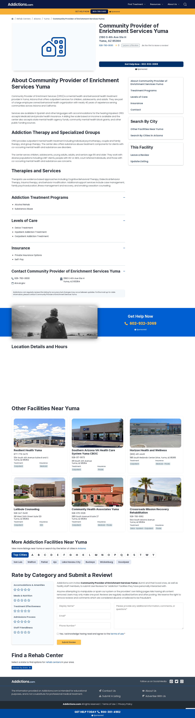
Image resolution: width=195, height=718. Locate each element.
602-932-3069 (142, 323)
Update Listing (139, 161)
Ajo (55, 562)
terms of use (117, 633)
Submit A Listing (111, 696)
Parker (44, 562)
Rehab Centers (24, 18)
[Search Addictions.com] (185, 4)
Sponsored (115, 12)
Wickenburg (106, 562)
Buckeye (90, 562)
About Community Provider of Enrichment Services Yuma (149, 82)
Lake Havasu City (71, 562)
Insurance (137, 103)
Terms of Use (109, 704)
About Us (151, 690)
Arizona (37, 18)
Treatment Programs (144, 90)
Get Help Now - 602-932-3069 (141, 64)
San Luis (18, 562)
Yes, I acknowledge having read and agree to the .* (92, 633)
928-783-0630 (106, 45)
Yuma (46, 18)
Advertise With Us (156, 696)
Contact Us (109, 690)
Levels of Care (139, 97)
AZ (110, 40)
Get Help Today (97, 712)
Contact (136, 109)
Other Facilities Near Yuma (147, 129)
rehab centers (53, 662)
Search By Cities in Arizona (147, 135)
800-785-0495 (99, 11)
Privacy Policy (125, 704)
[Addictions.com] (12, 18)
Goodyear (123, 562)
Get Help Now (82, 11)
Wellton (32, 562)
